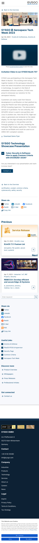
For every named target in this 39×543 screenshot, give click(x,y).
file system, (16, 248)
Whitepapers (8, 374)
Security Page (9, 351)
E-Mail (16, 207)
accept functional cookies (16, 66)
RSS (25, 207)
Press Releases (9, 378)
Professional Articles (11, 383)
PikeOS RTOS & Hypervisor (13, 347)
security (19, 190)
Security (13, 277)
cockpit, (14, 188)
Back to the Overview (11, 10)
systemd (11, 250)
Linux (22, 241)
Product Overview (10, 370)
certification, (6, 188)
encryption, (8, 248)
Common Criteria (10, 355)
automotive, (10, 286)
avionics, (18, 286)
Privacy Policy (33, 530)
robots (17, 288)
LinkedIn (17, 204)
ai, (5, 286)
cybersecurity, (6, 190)
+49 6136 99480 (7, 454)
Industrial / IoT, (19, 274)
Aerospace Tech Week (11, 358)
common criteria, (22, 188)
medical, (7, 288)
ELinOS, (17, 241)
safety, (13, 190)
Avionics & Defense (10, 344)
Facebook (28, 204)
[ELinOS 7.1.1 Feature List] (19, 231)
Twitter (6, 204)
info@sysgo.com (7, 458)
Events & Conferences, (20, 37)
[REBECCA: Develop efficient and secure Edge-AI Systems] (19, 264)
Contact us (7, 171)
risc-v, (12, 288)
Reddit (6, 207)
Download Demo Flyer (12, 136)
